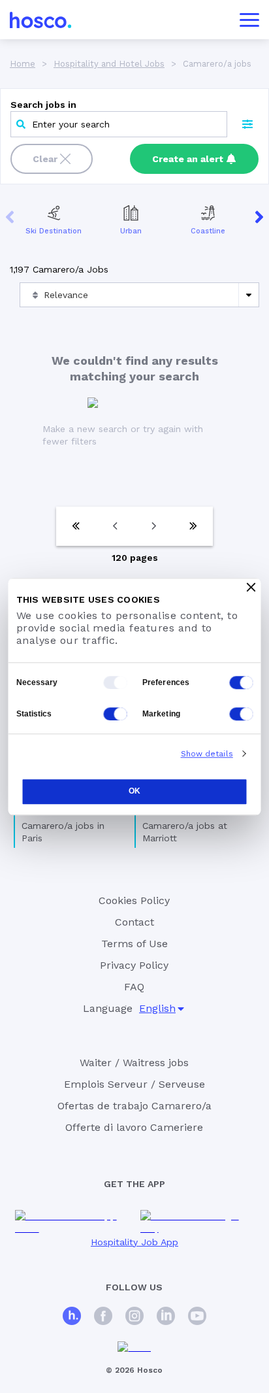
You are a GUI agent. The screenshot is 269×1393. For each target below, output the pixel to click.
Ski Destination (53, 231)
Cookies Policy (134, 900)
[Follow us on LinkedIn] (166, 1317)
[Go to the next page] (154, 526)
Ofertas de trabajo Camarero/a (134, 1105)
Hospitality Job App (134, 1242)
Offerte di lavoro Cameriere (134, 1127)
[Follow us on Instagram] (134, 1317)
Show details (207, 753)
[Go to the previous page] (114, 526)
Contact (134, 922)
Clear (45, 159)
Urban (131, 231)
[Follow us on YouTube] (197, 1317)
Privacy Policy (134, 965)
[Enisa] (134, 1347)
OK (134, 791)
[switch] (241, 682)
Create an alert (187, 159)
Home (22, 64)
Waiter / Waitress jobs (134, 1062)
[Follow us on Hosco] (71, 1317)
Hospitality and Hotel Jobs (109, 64)
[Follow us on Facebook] (103, 1317)
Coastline (208, 231)
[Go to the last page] (193, 526)
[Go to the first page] (75, 526)
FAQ (134, 987)
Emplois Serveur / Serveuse (134, 1084)
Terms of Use (134, 943)
